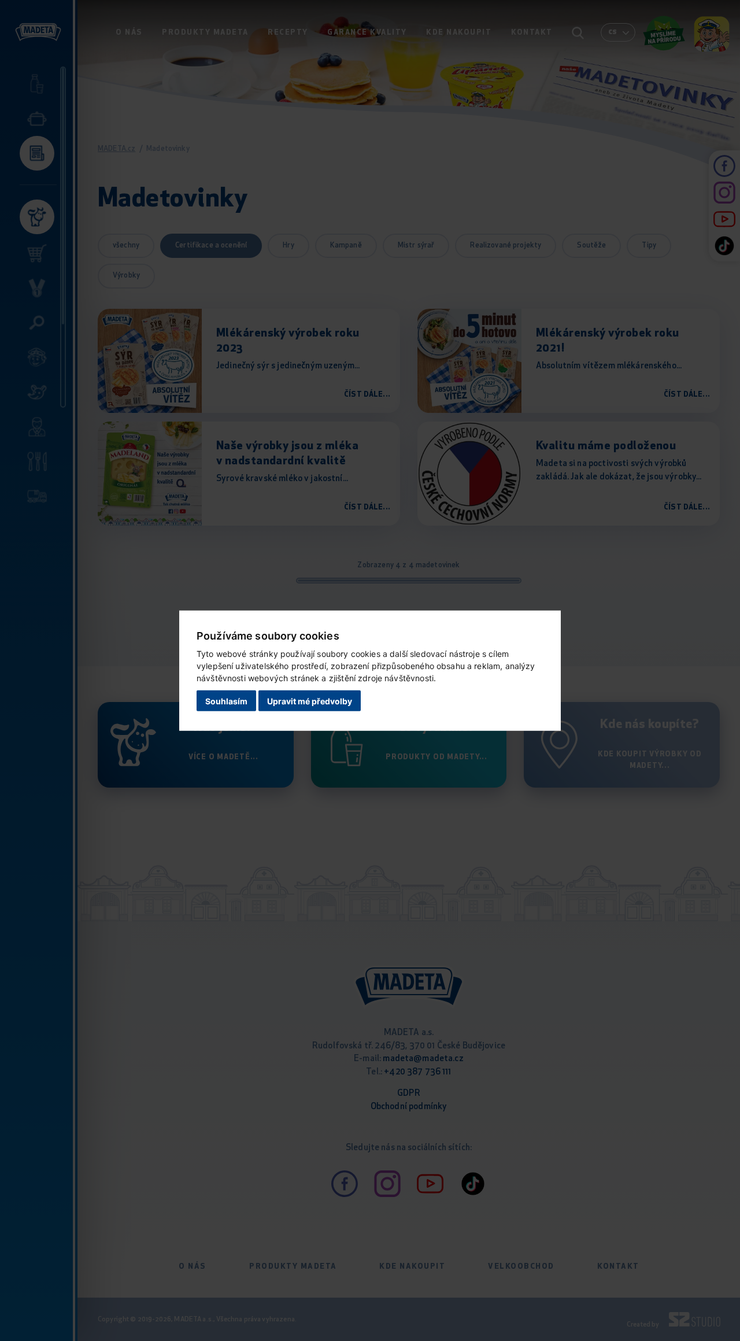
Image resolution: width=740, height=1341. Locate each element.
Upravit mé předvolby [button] (309, 701)
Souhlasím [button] (226, 701)
